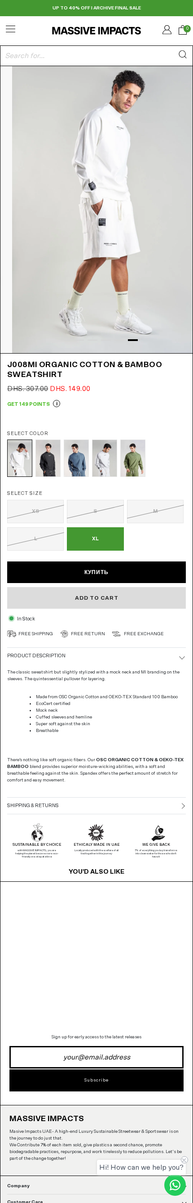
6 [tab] (133, 340)
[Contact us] (175, 1185)
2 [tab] (79, 340)
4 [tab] (106, 340)
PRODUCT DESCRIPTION (36, 655)
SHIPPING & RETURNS (33, 805)
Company (18, 1186)
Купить (96, 572)
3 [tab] (92, 340)
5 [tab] (119, 340)
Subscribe (96, 1080)
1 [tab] (65, 340)
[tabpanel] (96, 209)
